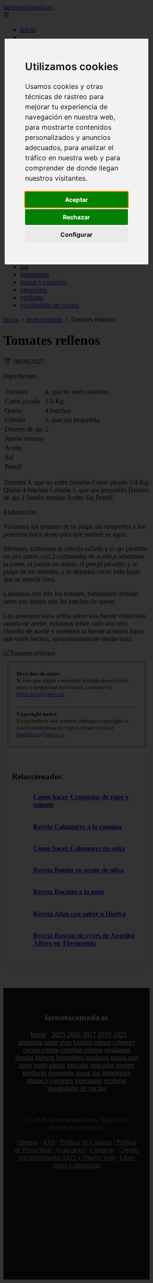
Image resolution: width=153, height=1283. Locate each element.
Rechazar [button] (76, 217)
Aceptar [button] (76, 199)
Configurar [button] (76, 234)
